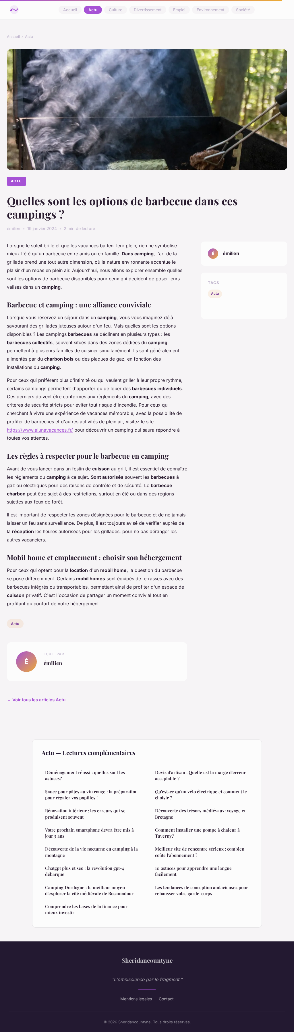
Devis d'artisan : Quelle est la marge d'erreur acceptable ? (200, 775)
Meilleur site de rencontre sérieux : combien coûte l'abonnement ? (199, 852)
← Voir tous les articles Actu (36, 699)
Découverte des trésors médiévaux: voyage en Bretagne (201, 814)
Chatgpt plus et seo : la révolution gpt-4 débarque (84, 871)
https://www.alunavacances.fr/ (40, 430)
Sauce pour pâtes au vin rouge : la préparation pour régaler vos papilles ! (91, 795)
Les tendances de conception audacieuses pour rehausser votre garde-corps (201, 890)
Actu (92, 9)
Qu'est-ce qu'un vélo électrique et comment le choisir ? (201, 795)
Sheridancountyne (147, 960)
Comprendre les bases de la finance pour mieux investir (86, 909)
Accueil (70, 9)
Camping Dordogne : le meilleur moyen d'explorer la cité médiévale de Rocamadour (89, 890)
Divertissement (148, 9)
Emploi (179, 9)
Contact (166, 998)
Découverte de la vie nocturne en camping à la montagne (91, 852)
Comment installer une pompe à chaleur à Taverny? (197, 833)
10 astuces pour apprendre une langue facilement (193, 871)
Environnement (211, 9)
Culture (115, 9)
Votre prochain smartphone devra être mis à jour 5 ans (89, 833)
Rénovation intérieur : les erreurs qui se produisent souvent (85, 814)
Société (243, 9)
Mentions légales (136, 998)
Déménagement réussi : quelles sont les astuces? (85, 775)
